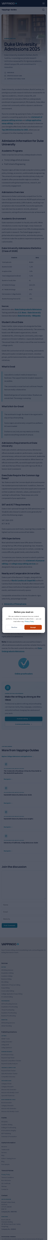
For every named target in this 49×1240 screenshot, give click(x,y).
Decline (14, 627)
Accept (33, 627)
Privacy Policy (29, 621)
